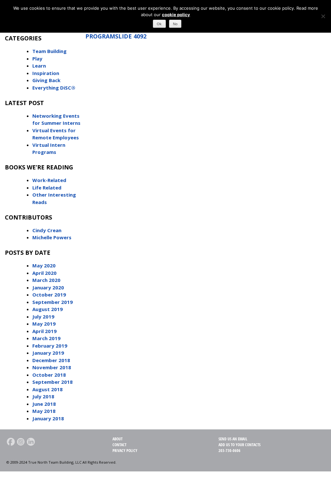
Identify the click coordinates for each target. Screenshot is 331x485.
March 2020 (46, 280)
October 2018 (49, 375)
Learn (39, 65)
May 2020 (44, 265)
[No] (323, 16)
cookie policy (176, 14)
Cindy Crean (46, 230)
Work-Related (49, 180)
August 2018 (47, 389)
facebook (10, 441)
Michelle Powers (51, 237)
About (117, 439)
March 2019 (46, 338)
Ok (159, 24)
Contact (119, 444)
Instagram (20, 441)
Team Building (49, 51)
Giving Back (46, 80)
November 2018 (51, 367)
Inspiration (45, 73)
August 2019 (47, 309)
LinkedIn (31, 441)
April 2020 (44, 273)
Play (37, 58)
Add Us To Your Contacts (240, 444)
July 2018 (43, 396)
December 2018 (51, 360)
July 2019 (43, 316)
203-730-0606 (229, 450)
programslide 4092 (115, 36)
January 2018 (48, 418)
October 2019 (49, 294)
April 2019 (44, 331)
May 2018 (44, 411)
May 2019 (44, 323)
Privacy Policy (124, 450)
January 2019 (48, 353)
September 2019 (52, 302)
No (175, 24)
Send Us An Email (233, 439)
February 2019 (49, 345)
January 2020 (48, 287)
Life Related (46, 187)
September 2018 (52, 382)
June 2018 (44, 404)
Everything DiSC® (53, 87)
